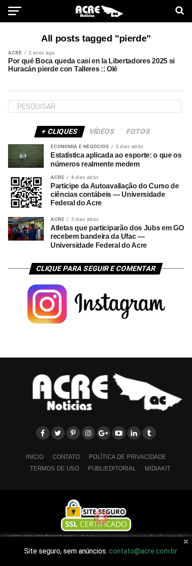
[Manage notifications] (101, 517)
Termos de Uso (54, 468)
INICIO (35, 457)
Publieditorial (112, 468)
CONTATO (66, 457)
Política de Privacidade (127, 457)
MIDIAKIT (158, 468)
